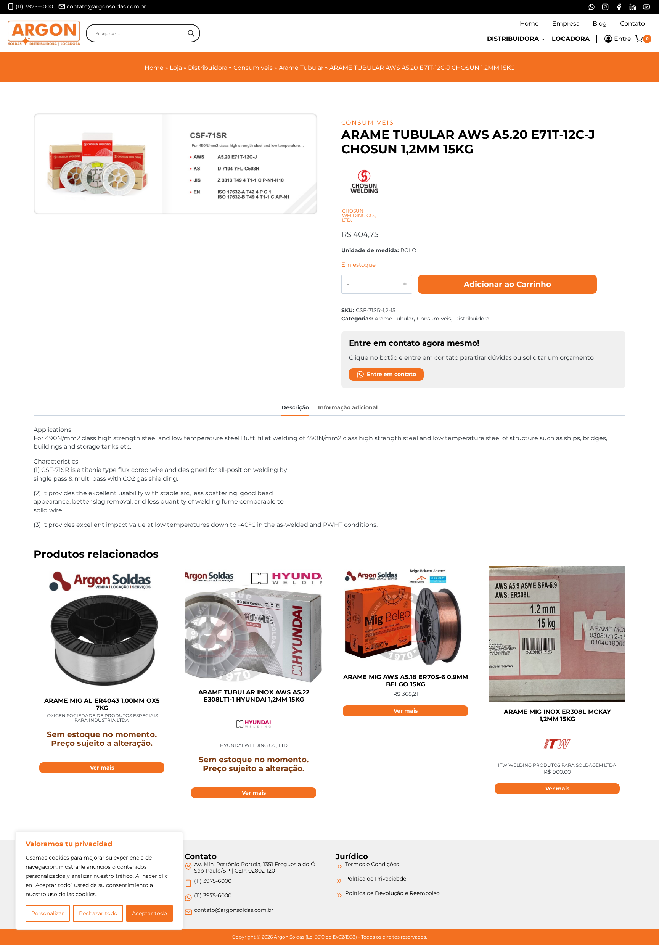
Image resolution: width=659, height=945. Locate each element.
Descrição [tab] (295, 407)
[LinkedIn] (633, 7)
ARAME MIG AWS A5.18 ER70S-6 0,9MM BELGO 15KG (405, 680)
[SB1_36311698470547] (176, 164)
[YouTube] (646, 7)
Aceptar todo (149, 913)
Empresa (566, 23)
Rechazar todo (98, 913)
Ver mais (102, 767)
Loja (176, 67)
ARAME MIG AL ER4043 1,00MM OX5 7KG (102, 704)
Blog (600, 23)
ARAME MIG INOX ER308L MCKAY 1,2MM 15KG (557, 715)
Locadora (571, 38)
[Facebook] (619, 7)
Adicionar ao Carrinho (507, 284)
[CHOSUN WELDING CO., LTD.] (364, 204)
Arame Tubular (301, 67)
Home (529, 23)
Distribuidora (207, 67)
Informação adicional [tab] (348, 407)
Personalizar (47, 913)
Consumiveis (253, 67)
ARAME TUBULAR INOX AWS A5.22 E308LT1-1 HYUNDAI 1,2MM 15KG (253, 696)
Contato (632, 23)
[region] (99, 880)
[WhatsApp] (591, 7)
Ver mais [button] (406, 710)
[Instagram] (605, 7)
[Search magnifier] (191, 33)
